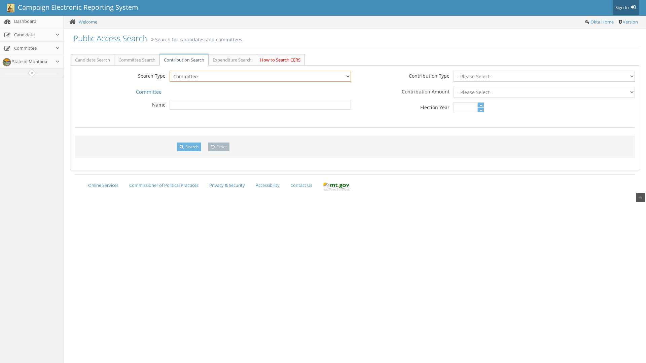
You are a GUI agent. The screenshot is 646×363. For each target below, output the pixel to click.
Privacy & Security (227, 185)
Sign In (622, 7)
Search (191, 147)
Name (159, 105)
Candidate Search (92, 60)
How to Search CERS (280, 60)
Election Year (435, 107)
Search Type (152, 76)
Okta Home (602, 22)
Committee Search (136, 60)
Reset (221, 147)
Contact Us (301, 185)
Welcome (88, 22)
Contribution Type (429, 76)
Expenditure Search (232, 60)
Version (630, 22)
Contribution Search (184, 60)
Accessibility (268, 185)
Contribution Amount (426, 91)
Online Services (103, 185)
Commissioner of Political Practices (164, 185)
